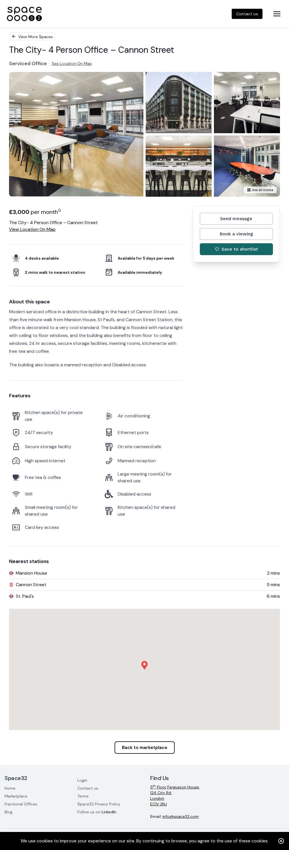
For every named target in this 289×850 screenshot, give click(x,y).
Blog (8, 811)
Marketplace (16, 796)
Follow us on (96, 811)
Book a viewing (236, 233)
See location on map (72, 63)
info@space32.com (181, 816)
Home (10, 788)
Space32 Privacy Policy (98, 804)
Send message (236, 218)
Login (82, 780)
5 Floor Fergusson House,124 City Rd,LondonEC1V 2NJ (175, 795)
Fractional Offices (21, 804)
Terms (83, 796)
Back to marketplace (144, 747)
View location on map (32, 229)
